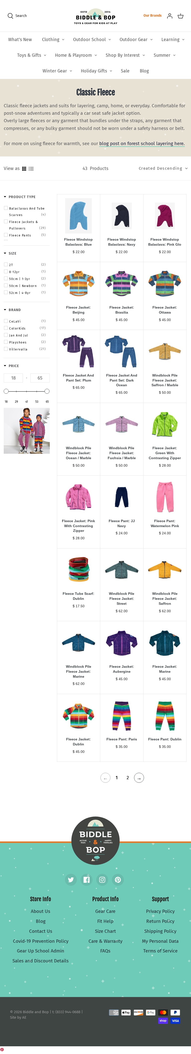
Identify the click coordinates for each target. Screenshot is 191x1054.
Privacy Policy (160, 911)
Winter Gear (55, 71)
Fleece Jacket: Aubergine (121, 669)
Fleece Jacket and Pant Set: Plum (78, 377)
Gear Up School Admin (40, 951)
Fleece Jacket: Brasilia (121, 309)
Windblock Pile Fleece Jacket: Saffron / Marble (164, 380)
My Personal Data (160, 941)
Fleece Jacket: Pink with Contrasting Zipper (78, 526)
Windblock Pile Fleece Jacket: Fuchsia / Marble (122, 453)
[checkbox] (27, 211)
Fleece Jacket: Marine (164, 669)
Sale (125, 71)
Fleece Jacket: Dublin (78, 741)
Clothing (50, 39)
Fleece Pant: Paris (121, 739)
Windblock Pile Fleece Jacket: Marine (78, 671)
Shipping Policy (160, 931)
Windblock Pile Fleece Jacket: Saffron (165, 599)
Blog (144, 71)
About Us (40, 911)
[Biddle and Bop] (96, 16)
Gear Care (105, 911)
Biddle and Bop (95, 841)
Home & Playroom (73, 55)
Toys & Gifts (29, 55)
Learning (170, 39)
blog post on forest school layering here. (142, 143)
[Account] (170, 15)
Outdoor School (89, 39)
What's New (20, 39)
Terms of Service (160, 951)
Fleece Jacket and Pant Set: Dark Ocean (121, 380)
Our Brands (152, 15)
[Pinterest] (118, 880)
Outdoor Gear (133, 39)
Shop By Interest (123, 55)
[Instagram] (102, 880)
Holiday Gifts (94, 71)
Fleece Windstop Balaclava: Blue (78, 241)
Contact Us (40, 931)
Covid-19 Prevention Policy (40, 941)
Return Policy (160, 921)
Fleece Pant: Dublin (165, 739)
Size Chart (105, 931)
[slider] (6, 391)
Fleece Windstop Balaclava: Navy (121, 241)
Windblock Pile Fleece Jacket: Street (121, 599)
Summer (162, 55)
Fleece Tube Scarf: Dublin (78, 596)
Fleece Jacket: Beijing (78, 309)
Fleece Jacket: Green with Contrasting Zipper (165, 453)
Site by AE (18, 1017)
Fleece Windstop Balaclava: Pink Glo (164, 241)
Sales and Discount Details (40, 961)
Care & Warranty (105, 941)
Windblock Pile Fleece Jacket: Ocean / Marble (78, 453)
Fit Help (105, 921)
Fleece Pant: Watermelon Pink (165, 523)
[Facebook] (87, 880)
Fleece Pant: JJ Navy (122, 523)
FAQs (105, 951)
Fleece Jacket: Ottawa (164, 309)
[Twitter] (71, 880)
